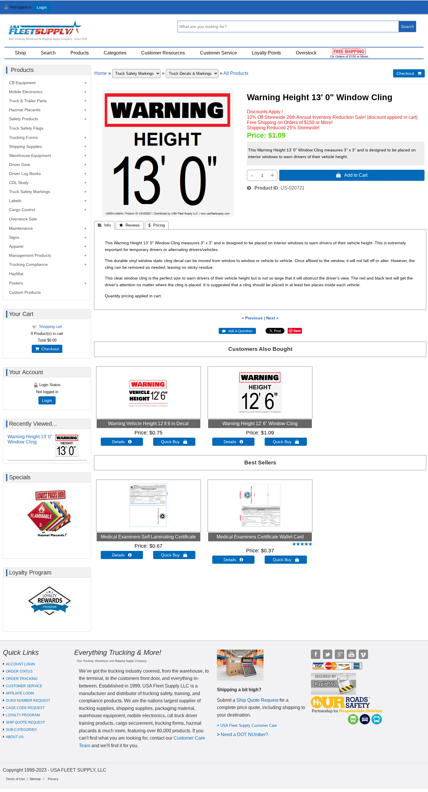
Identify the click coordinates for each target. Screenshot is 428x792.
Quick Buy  (174, 442)
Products (79, 52)
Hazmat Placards (24, 109)
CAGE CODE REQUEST (25, 708)
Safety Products (23, 118)
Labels (15, 200)
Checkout (49, 349)
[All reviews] (302, 544)
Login (42, 7)
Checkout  (409, 73)
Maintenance (21, 228)
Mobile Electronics (26, 91)
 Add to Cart (351, 175)
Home (100, 73)
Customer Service (218, 52)
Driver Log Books (25, 173)
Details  (122, 442)
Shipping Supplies (25, 146)
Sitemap (35, 779)
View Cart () (408, 10)
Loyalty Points (266, 52)
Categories (115, 52)
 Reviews (129, 225)
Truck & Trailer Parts (28, 100)
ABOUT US (15, 737)
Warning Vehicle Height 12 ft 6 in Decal (148, 423)
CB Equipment (22, 82)
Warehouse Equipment (30, 155)
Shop (20, 52)
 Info (104, 225)
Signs (14, 237)
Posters (16, 283)
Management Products (30, 255)
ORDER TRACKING (22, 679)
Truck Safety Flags (26, 128)
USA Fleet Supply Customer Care (248, 725)
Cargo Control (22, 209)
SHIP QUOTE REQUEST (25, 722)
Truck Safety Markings (29, 191)
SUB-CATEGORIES (21, 730)
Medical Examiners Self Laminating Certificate (148, 536)
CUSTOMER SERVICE (24, 686)
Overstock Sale (23, 219)
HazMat (16, 273)
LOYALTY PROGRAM (23, 715)
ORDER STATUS (19, 671)
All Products (235, 73)
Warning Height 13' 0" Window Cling (30, 439)
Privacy (53, 779)
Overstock (306, 52)
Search (48, 52)
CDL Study (19, 182)
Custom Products (25, 292)
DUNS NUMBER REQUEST (28, 701)
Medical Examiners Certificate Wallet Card (260, 536)
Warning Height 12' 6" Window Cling (260, 423)
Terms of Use (15, 779)
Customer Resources (163, 52)
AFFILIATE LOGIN (20, 693)
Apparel (16, 246)
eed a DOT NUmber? (246, 734)
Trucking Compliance (28, 264)
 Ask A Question (237, 331)
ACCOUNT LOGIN (20, 664)
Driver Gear (20, 164)
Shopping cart (50, 326)
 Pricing (156, 225)
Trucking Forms (23, 137)
